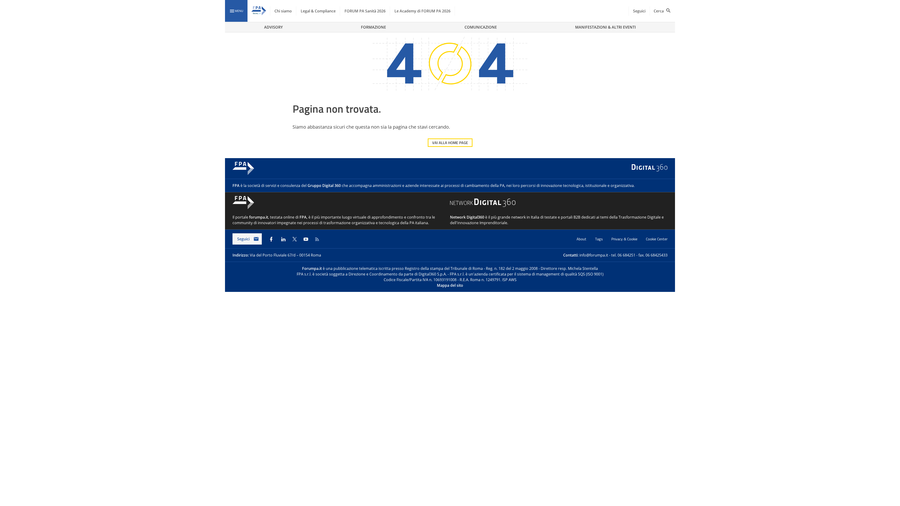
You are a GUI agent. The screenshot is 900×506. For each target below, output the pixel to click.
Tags (599, 239)
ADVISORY (273, 27)
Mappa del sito (450, 285)
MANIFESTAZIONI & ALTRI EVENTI (605, 27)
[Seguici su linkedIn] (283, 239)
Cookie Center (657, 239)
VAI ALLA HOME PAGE (450, 142)
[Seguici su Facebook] (271, 239)
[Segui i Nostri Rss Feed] (317, 239)
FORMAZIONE (373, 27)
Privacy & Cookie (624, 239)
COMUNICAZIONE (481, 27)
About (582, 239)
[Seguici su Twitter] (294, 239)
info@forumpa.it (593, 255)
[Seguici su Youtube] (306, 239)
